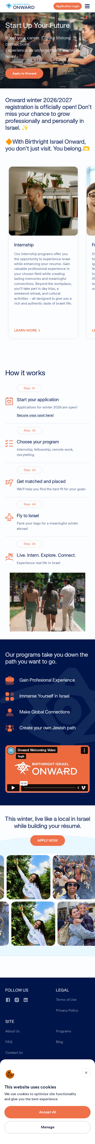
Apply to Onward (24, 73)
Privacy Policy (67, 1010)
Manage (47, 1127)
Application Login (67, 6)
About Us (12, 1031)
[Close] (86, 1072)
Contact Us (14, 1052)
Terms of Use (66, 999)
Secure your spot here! (35, 415)
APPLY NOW (47, 840)
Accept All (47, 1112)
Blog (59, 1042)
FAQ (8, 1042)
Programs (63, 1031)
